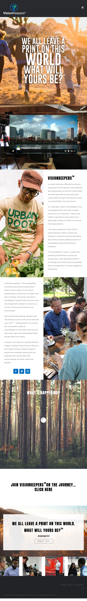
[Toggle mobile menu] (83, 7)
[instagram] (27, 371)
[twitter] (21, 371)
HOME (63, 585)
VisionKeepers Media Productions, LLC (24, 595)
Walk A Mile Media (49, 595)
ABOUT (71, 585)
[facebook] (15, 371)
